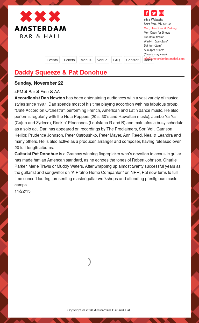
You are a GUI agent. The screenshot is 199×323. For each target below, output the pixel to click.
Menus (86, 59)
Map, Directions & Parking (160, 28)
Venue (102, 59)
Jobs (148, 59)
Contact (132, 59)
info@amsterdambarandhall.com (164, 58)
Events (52, 59)
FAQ (116, 59)
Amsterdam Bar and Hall (40, 24)
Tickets (69, 59)
